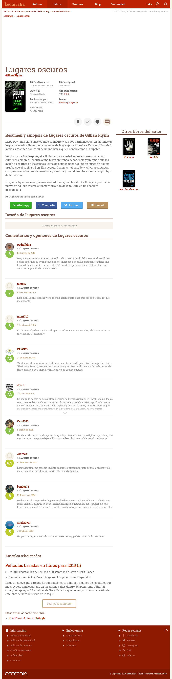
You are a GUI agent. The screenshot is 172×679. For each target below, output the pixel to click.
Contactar (16, 660)
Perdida (154, 157)
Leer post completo (59, 603)
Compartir (48, 205)
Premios (77, 4)
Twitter (130, 640)
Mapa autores (74, 635)
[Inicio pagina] (166, 629)
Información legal (20, 635)
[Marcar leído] (88, 122)
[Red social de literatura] (14, 4)
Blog (98, 4)
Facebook (132, 635)
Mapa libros (72, 640)
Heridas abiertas (129, 189)
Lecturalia (8, 16)
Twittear (74, 205)
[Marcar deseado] (97, 122)
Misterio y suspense (68, 102)
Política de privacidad (22, 640)
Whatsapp (23, 205)
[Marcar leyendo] (78, 122)
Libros (57, 4)
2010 (66, 94)
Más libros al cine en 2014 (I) (27, 618)
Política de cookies (21, 645)
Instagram (132, 645)
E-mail (99, 205)
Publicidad (16, 655)
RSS (128, 650)
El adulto (129, 157)
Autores (37, 4)
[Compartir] (149, 4)
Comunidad (118, 4)
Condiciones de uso (21, 650)
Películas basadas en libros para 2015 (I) (43, 565)
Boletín (130, 655)
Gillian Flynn (23, 16)
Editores (71, 645)
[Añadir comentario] (107, 122)
